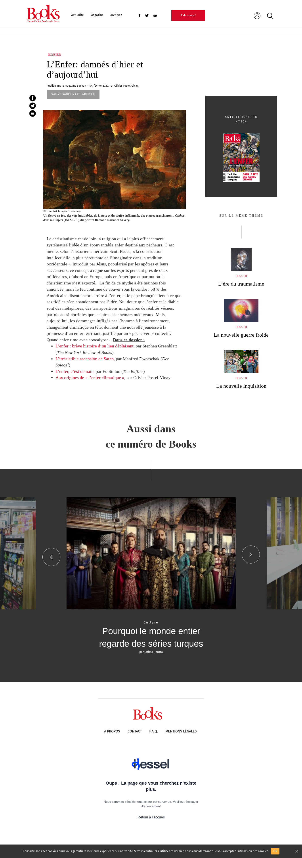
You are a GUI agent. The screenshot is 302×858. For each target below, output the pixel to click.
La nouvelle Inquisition (241, 386)
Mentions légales (181, 731)
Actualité (77, 15)
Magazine (97, 15)
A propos (112, 731)
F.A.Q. (153, 731)
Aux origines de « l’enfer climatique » (89, 377)
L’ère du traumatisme (241, 284)
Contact (135, 731)
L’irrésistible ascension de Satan (84, 358)
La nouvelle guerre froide (241, 335)
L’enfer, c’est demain (74, 371)
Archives (116, 15)
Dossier (54, 54)
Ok (275, 851)
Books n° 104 (84, 85)
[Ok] (296, 851)
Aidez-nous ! (188, 15)
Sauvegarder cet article (73, 94)
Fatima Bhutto (153, 652)
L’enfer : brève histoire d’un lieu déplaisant (94, 345)
